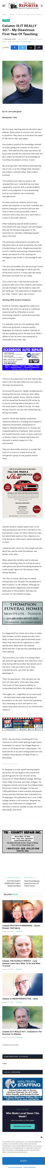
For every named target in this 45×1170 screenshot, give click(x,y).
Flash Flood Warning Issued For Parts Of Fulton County (31, 883)
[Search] (41, 5)
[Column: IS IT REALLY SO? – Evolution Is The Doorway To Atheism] (22, 1017)
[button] (41, 1137)
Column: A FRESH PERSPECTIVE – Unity (20, 999)
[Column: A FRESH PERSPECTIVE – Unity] (22, 984)
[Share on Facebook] (14, 47)
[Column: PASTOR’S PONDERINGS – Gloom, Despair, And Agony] (22, 911)
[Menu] (3, 5)
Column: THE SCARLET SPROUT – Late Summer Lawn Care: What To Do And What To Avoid (21, 963)
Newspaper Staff (10, 39)
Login (4, 1063)
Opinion (6, 20)
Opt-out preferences (15, 1167)
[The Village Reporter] (24, 5)
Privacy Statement (29, 1167)
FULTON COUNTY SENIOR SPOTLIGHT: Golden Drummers (12, 883)
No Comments (15, 42)
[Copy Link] (39, 47)
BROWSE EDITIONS (22, 1126)
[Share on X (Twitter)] (23, 47)
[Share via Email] (31, 47)
